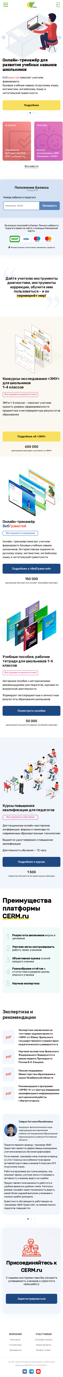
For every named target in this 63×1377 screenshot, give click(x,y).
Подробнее (31, 105)
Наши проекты (43, 1345)
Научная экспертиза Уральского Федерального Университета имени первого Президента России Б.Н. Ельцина (39, 1057)
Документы (15, 1350)
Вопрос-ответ (43, 1350)
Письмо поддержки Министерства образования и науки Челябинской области (37, 1074)
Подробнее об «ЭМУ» (32, 436)
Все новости (31, 166)
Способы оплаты (43, 1339)
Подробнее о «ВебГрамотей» (31, 568)
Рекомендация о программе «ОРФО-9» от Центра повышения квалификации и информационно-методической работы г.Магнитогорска (39, 1093)
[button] (27, 112)
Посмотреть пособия (31, 710)
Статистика (15, 1345)
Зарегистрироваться (32, 1298)
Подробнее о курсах (31, 861)
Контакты (15, 1339)
